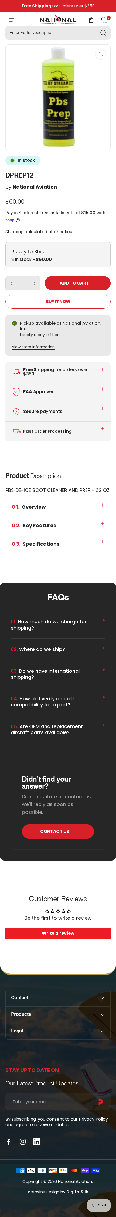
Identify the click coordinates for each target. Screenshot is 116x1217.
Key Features (34, 525)
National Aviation (35, 187)
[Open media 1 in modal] (100, 54)
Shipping (14, 232)
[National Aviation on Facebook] (8, 1141)
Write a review (58, 933)
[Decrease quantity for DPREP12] (11, 283)
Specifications (35, 543)
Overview (29, 507)
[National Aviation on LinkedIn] (36, 1141)
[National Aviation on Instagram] (22, 1141)
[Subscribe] (100, 1101)
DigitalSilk (77, 1192)
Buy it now (58, 301)
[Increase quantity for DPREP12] (34, 283)
